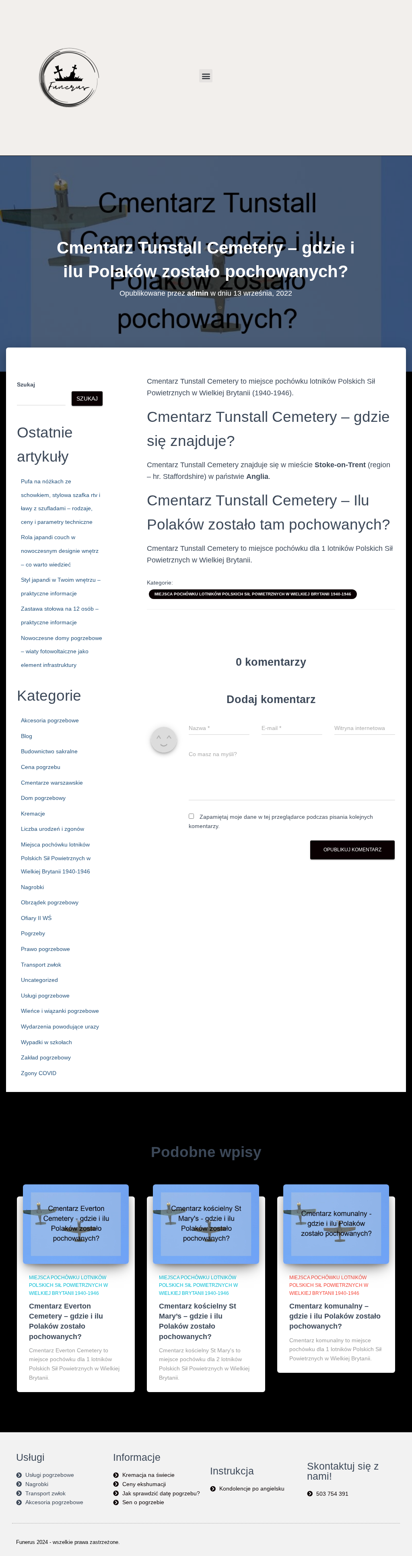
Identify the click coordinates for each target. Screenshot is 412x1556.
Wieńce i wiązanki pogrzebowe (60, 1011)
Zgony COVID (38, 1073)
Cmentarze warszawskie (52, 782)
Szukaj (26, 384)
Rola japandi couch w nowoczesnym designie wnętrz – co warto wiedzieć (60, 550)
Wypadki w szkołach (46, 1042)
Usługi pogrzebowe (45, 995)
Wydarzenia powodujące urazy (60, 1026)
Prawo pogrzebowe (45, 949)
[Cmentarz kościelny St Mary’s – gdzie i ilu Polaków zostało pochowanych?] (206, 1224)
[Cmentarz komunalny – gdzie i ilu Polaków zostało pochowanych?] (336, 1224)
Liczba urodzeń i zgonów (52, 829)
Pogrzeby (33, 933)
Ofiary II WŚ (36, 918)
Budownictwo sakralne (49, 751)
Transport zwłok (41, 964)
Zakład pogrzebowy (46, 1057)
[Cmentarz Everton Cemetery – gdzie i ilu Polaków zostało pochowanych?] (76, 1224)
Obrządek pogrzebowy (49, 902)
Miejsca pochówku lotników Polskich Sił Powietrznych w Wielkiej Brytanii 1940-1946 (56, 858)
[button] (205, 75)
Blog (26, 736)
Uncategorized (39, 980)
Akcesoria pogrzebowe (50, 720)
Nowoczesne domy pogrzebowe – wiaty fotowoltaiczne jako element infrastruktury (61, 651)
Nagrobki (32, 887)
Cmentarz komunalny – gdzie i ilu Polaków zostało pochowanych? (335, 1316)
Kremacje (33, 813)
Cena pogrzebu (40, 767)
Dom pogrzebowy (43, 798)
